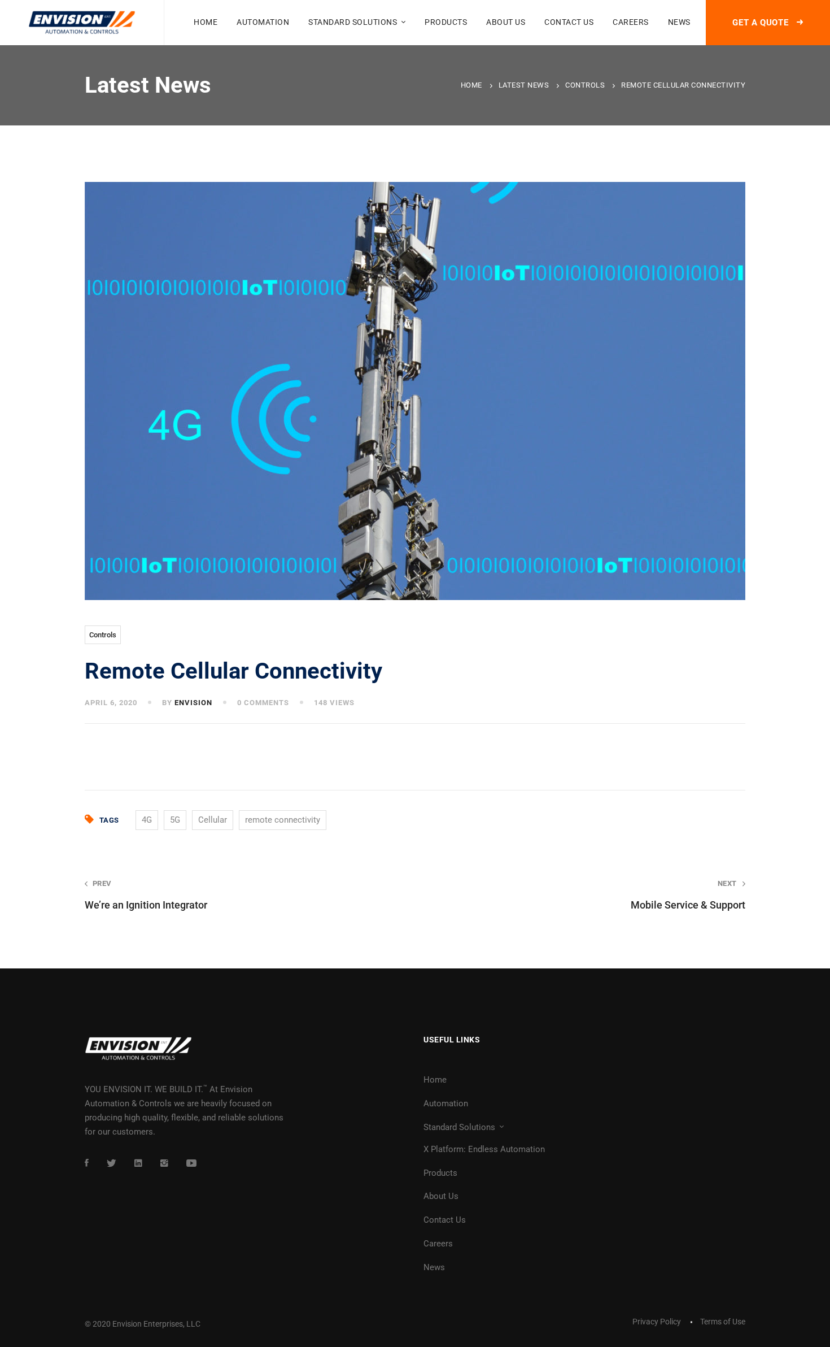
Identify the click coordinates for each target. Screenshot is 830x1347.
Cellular (212, 820)
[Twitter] (111, 1163)
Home (471, 85)
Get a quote (761, 23)
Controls (585, 85)
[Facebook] (87, 1163)
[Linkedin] (138, 1163)
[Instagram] (164, 1163)
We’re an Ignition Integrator (146, 895)
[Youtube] (191, 1163)
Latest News (524, 85)
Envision (193, 702)
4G (147, 820)
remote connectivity (282, 820)
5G (175, 820)
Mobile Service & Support (688, 895)
